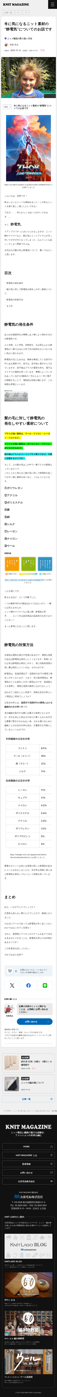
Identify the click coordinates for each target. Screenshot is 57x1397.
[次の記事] (26, 12)
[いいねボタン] (10, 971)
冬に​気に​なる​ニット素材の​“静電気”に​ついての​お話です (32, 107)
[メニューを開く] (52, 4)
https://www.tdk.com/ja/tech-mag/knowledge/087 (16, 396)
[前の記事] (18, 12)
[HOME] (16, 4)
